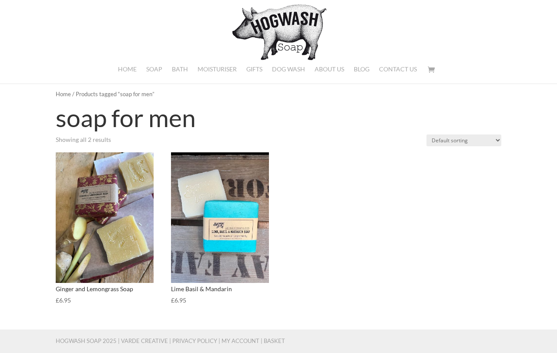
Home (127, 69)
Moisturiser (217, 69)
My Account (240, 340)
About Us (329, 69)
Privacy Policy (194, 340)
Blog (361, 69)
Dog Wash (288, 69)
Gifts (254, 69)
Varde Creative (144, 340)
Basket (274, 340)
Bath (180, 69)
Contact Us (398, 69)
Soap (154, 69)
